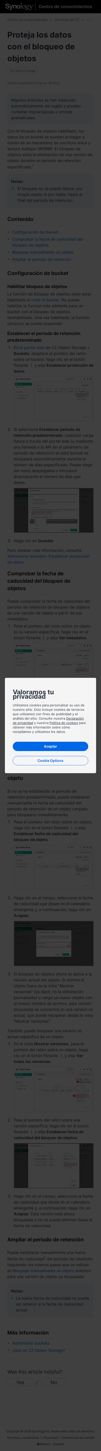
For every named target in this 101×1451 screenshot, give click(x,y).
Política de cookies (64, 723)
